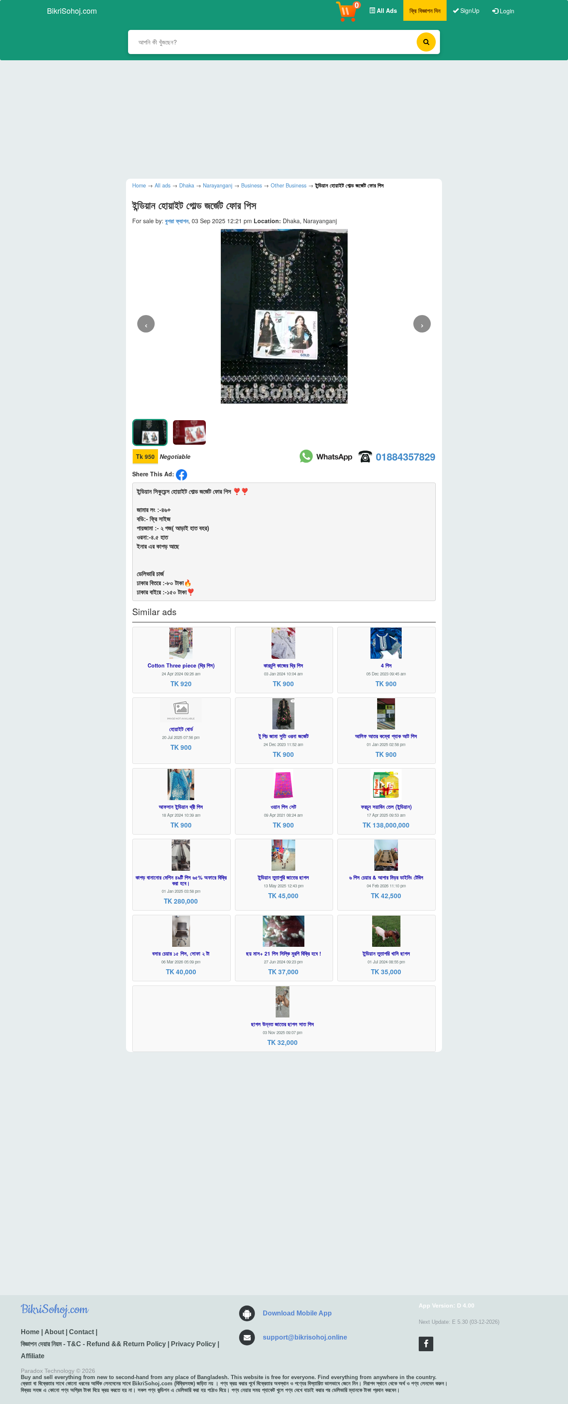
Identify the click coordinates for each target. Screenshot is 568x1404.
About (54, 1331)
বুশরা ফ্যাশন (176, 221)
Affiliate (32, 1356)
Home (30, 1331)
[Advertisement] (278, 118)
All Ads (386, 10)
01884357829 (405, 456)
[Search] (426, 42)
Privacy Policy (193, 1343)
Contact (81, 1331)
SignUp (469, 10)
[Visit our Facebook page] (426, 1344)
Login (506, 11)
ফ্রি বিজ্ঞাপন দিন (425, 10)
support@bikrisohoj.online (305, 1337)
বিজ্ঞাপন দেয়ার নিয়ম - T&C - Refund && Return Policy (93, 1343)
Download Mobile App (297, 1313)
